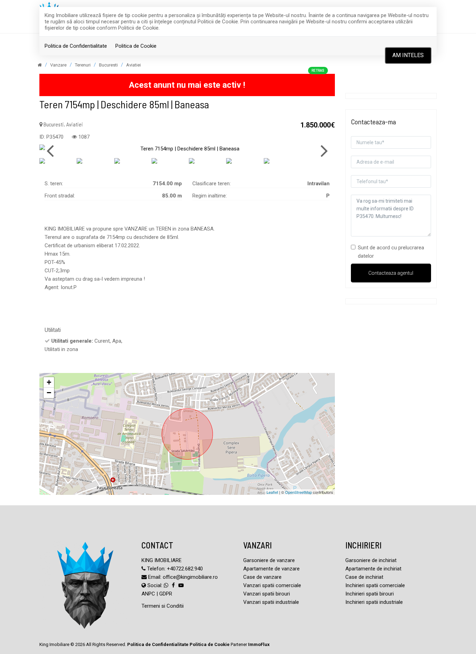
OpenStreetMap (298, 492)
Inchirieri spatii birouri (369, 594)
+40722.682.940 (185, 569)
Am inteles (408, 55)
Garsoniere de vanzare (269, 560)
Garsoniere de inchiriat (371, 560)
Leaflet (272, 492)
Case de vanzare (262, 577)
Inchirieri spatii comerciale (375, 585)
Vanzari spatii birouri (266, 594)
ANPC (148, 594)
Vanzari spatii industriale (271, 602)
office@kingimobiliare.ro (190, 577)
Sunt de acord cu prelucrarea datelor (391, 251)
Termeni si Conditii (162, 606)
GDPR (165, 594)
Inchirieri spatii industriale (374, 602)
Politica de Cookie (135, 46)
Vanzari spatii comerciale (272, 585)
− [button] (49, 392)
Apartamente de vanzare (271, 569)
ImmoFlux (259, 644)
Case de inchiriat (364, 577)
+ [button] (49, 382)
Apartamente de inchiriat (373, 569)
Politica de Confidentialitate (76, 46)
